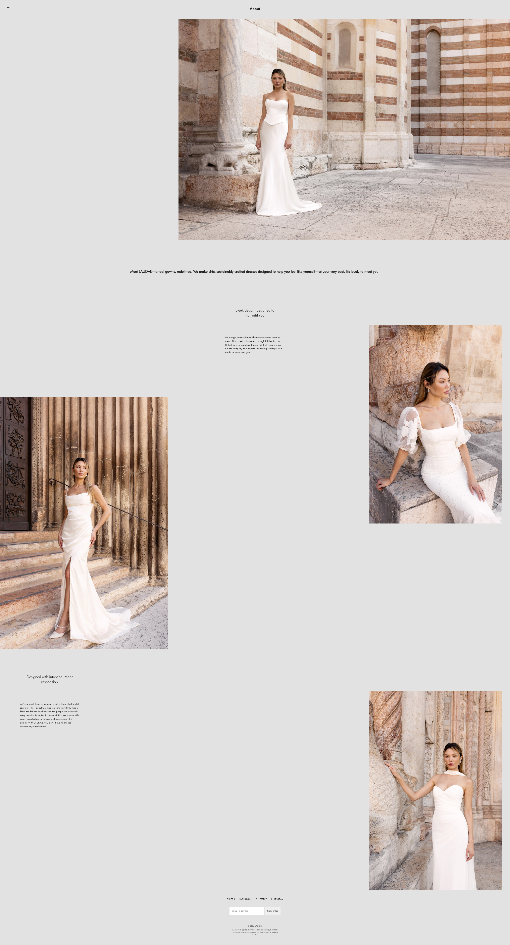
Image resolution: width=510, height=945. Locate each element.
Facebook (245, 899)
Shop (8, 497)
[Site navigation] (8, 8)
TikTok (231, 899)
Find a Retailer (8, 434)
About (8, 519)
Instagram (277, 899)
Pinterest (261, 899)
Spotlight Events (8, 469)
